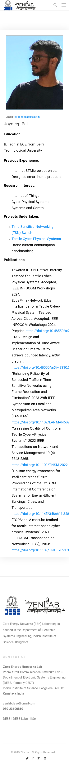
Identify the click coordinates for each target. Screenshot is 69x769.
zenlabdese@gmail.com (19, 703)
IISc (33, 719)
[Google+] (39, 758)
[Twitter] (27, 758)
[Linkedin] (45, 758)
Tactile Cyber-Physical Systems (36, 239)
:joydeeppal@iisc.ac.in (26, 116)
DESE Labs (21, 719)
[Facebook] (33, 758)
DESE (6, 719)
